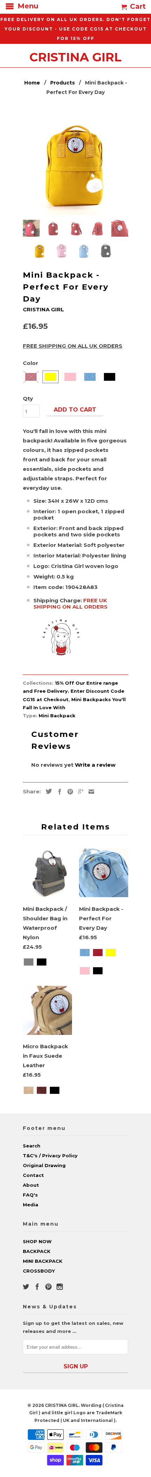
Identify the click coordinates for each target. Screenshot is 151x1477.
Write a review (95, 764)
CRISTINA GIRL (75, 56)
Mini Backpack (57, 715)
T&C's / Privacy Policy (50, 1155)
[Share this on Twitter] (47, 791)
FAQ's (30, 1195)
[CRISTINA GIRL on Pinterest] (48, 1286)
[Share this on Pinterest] (68, 791)
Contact (33, 1175)
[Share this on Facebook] (58, 791)
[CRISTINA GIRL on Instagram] (60, 1286)
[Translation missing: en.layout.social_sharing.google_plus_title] (79, 791)
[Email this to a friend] (89, 791)
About (31, 1185)
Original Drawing (44, 1165)
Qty (28, 398)
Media (30, 1204)
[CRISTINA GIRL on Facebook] (37, 1286)
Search (31, 1146)
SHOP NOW (37, 1241)
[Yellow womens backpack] (75, 162)
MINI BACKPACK (43, 1261)
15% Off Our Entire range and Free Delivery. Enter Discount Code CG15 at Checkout (73, 691)
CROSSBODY (39, 1271)
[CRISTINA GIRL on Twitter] (26, 1286)
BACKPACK (37, 1251)
